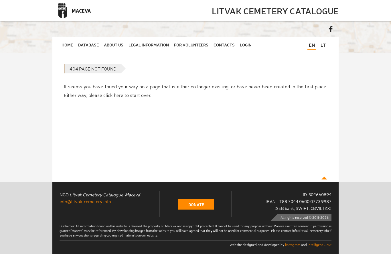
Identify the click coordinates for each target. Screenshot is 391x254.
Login (246, 44)
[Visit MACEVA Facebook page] (331, 29)
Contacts (224, 44)
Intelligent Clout (319, 244)
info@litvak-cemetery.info (85, 201)
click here (113, 94)
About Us (113, 44)
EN (312, 45)
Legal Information (149, 44)
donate (196, 204)
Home (67, 44)
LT (323, 45)
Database (88, 44)
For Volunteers (191, 44)
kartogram (292, 244)
